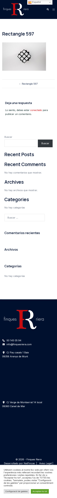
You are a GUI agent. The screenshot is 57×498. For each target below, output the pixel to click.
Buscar (8, 136)
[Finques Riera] (16, 9)
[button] (47, 9)
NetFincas (29, 463)
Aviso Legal (45, 463)
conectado (36, 110)
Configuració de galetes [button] (16, 491)
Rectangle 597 (30, 83)
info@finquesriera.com (19, 344)
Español (36, 2)
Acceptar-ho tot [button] (40, 491)
